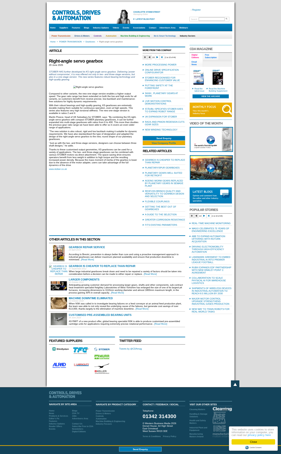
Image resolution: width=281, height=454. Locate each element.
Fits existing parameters (161, 225)
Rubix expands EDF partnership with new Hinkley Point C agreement (211, 270)
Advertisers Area (167, 28)
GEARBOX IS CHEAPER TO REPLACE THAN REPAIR (102, 266)
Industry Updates (101, 28)
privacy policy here (259, 435)
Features (76, 28)
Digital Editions (79, 431)
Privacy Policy (169, 436)
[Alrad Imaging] (61, 367)
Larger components (84, 279)
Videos (116, 28)
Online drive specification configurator (162, 71)
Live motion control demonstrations (158, 102)
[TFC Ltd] (81, 353)
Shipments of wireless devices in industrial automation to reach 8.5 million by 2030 (211, 291)
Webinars (183, 28)
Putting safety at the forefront (159, 86)
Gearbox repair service (87, 247)
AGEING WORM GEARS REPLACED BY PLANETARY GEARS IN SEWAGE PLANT (164, 183)
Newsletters (77, 429)
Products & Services (58, 416)
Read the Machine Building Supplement (218, 90)
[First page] (145, 57)
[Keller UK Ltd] (102, 373)
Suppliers (63, 28)
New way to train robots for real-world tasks (210, 310)
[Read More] (87, 259)
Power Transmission (61, 36)
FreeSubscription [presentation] (211, 56)
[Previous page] (149, 57)
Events (126, 28)
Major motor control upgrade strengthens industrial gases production (210, 301)
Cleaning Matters (197, 409)
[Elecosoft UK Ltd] (61, 349)
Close (253, 441)
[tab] (196, 56)
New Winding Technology (161, 129)
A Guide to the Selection (161, 214)
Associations (139, 28)
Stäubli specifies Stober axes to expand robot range (164, 110)
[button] (164, 138)
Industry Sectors (187, 36)
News (51, 413)
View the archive (210, 96)
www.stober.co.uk (58, 169)
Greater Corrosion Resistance (165, 219)
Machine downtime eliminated (91, 298)
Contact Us (77, 424)
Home (53, 28)
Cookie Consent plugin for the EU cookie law (253, 447)
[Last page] (162, 57)
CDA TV (75, 413)
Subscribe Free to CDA (82, 426)
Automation (111, 36)
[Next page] (157, 57)
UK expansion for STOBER (161, 116)
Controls (98, 36)
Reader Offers (55, 426)
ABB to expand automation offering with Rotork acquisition (208, 239)
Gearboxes (90, 42)
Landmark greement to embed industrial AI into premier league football (211, 260)
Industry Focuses (104, 424)
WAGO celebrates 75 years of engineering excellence (210, 229)
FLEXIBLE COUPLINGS (157, 201)
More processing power (160, 64)
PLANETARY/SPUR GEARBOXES (162, 167)
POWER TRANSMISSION (70, 42)
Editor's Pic (54, 418)
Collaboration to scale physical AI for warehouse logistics (209, 280)
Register (196, 9)
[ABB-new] (211, 151)
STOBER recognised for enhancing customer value (162, 79)
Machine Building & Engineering (135, 36)
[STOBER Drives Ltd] (102, 350)
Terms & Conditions (152, 436)
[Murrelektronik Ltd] (102, 360)
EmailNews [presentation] (194, 63)
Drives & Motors (82, 36)
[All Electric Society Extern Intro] (211, 179)
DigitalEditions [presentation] (195, 56)
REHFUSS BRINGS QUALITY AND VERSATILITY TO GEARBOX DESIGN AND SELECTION (164, 194)
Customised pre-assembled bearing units (100, 315)
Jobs (74, 416)
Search (194, 19)
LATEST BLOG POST (145, 19)
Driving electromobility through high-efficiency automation (208, 249)
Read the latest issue (199, 90)
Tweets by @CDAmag (130, 348)
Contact (152, 28)
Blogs (86, 28)
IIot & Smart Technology (165, 36)
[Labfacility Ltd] (81, 366)
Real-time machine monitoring (211, 223)
